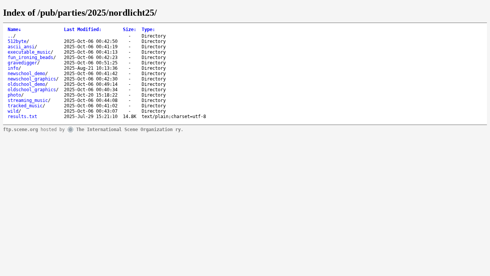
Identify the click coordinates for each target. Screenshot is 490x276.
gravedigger (22, 63)
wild (13, 111)
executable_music (29, 52)
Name (14, 29)
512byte (17, 41)
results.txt (22, 116)
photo (14, 95)
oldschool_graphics (32, 89)
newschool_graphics (32, 79)
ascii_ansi (21, 46)
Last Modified (82, 29)
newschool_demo (26, 73)
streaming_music (28, 100)
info (13, 68)
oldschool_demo (26, 84)
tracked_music (25, 105)
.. (10, 36)
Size (129, 29)
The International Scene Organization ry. (129, 129)
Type (148, 29)
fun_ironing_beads (30, 57)
